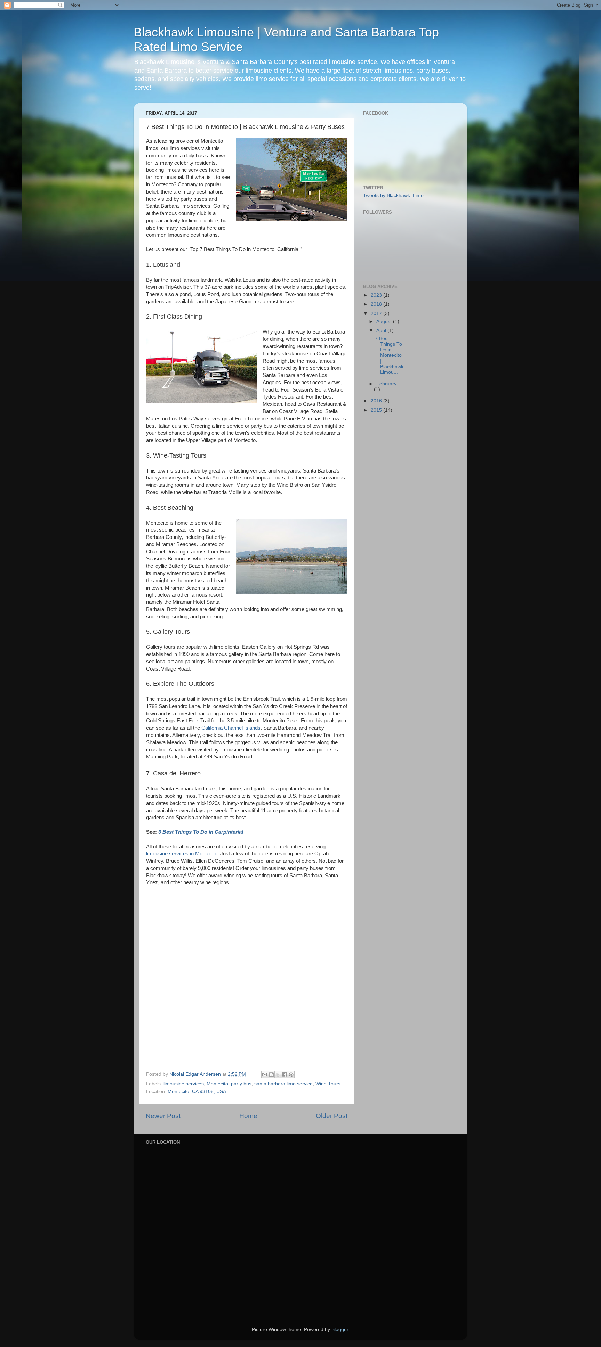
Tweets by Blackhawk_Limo (393, 195)
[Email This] (264, 1074)
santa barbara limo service (283, 1083)
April (381, 330)
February (386, 383)
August (384, 321)
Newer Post (163, 1115)
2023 (377, 295)
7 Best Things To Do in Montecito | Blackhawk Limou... (389, 355)
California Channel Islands (231, 728)
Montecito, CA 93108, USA (197, 1091)
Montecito (217, 1083)
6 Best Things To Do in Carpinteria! (200, 832)
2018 (377, 304)
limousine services (183, 1083)
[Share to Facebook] (284, 1074)
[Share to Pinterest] (291, 1074)
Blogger (339, 1329)
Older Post (331, 1115)
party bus (241, 1083)
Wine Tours (327, 1083)
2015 (377, 410)
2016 (377, 400)
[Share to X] (277, 1074)
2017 (377, 313)
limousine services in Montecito (181, 853)
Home (248, 1115)
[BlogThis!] (271, 1074)
